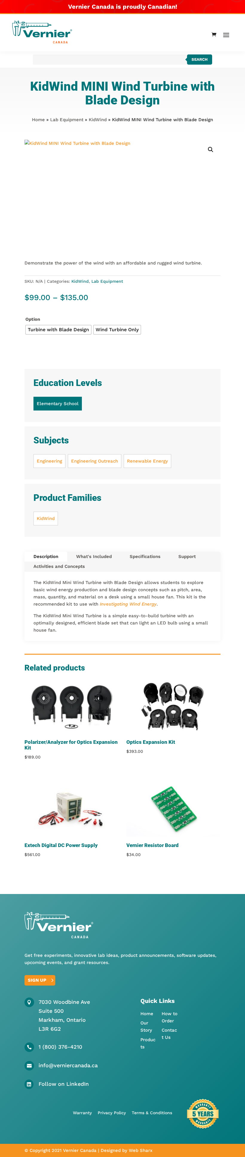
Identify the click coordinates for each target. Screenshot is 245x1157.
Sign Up (37, 980)
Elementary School (58, 403)
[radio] (58, 329)
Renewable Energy (147, 461)
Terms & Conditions (152, 1112)
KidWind (98, 119)
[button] (210, 149)
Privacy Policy (112, 1112)
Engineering (49, 461)
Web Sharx (140, 1150)
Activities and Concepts (59, 566)
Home (38, 119)
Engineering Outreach (94, 461)
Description (45, 556)
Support (187, 556)
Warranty (82, 1112)
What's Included (94, 556)
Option (32, 319)
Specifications (145, 556)
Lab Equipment (66, 119)
